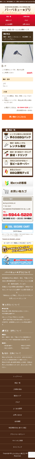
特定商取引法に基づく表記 (17, 428)
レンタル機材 (20, 29)
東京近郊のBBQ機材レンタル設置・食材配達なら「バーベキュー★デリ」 (17, 8)
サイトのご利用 (17, 440)
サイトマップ (17, 447)
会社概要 (17, 421)
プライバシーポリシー (17, 434)
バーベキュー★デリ (18, 453)
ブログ (26, 20)
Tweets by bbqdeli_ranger (11, 239)
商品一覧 (8, 16)
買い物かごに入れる (17, 117)
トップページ (17, 376)
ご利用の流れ (26, 16)
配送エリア (9, 20)
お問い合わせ (26, 24)
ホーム (4, 29)
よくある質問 (8, 24)
